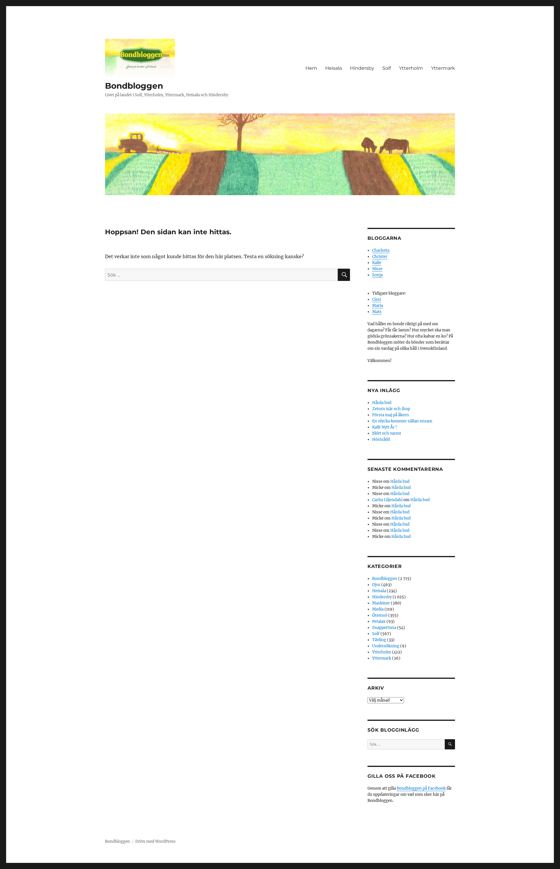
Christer (379, 256)
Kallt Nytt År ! (384, 427)
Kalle (376, 262)
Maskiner (381, 603)
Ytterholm (411, 68)
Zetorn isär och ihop (391, 408)
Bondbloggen (134, 86)
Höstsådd (381, 439)
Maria (377, 305)
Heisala (333, 68)
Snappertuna (384, 627)
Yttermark (443, 68)
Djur (376, 584)
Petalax (379, 621)
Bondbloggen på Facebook (421, 788)
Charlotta (380, 250)
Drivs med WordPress (155, 841)
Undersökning (385, 646)
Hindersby (362, 68)
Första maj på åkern (390, 414)
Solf (386, 68)
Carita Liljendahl (387, 499)
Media (378, 609)
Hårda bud (381, 402)
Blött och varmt (386, 433)
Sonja (377, 274)
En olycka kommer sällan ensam (402, 421)
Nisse (377, 268)
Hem (311, 68)
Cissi (376, 299)
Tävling (379, 639)
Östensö (379, 615)
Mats (377, 311)
